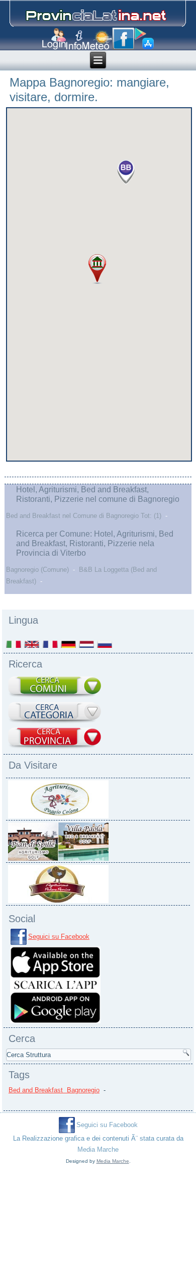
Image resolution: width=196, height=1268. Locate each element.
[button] (126, 172)
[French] (51, 644)
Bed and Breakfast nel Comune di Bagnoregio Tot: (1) (83, 515)
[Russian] (105, 644)
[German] (69, 644)
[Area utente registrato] (54, 39)
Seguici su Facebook (58, 936)
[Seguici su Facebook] (123, 39)
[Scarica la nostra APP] (56, 1022)
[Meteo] (97, 40)
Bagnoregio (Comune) (37, 569)
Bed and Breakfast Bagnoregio (54, 1090)
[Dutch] (87, 644)
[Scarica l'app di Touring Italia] (144, 39)
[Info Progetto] (74, 40)
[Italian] (14, 644)
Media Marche (98, 1149)
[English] (32, 644)
